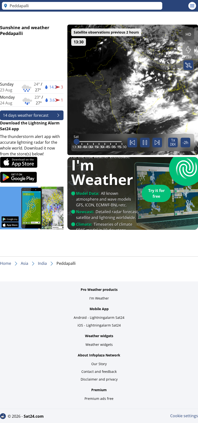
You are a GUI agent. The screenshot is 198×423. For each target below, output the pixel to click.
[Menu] (192, 6)
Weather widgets (99, 344)
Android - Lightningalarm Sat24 (99, 317)
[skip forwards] (157, 142)
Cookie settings (184, 415)
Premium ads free (99, 398)
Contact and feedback (99, 371)
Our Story (99, 364)
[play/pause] (145, 142)
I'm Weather (99, 298)
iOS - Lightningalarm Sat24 (99, 325)
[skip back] (132, 142)
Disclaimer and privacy (99, 379)
